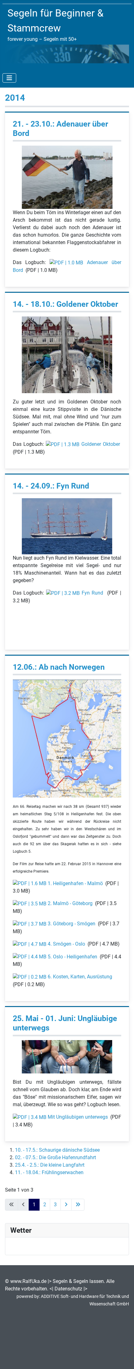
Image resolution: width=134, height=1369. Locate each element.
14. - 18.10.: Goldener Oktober (65, 304)
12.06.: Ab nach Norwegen (59, 667)
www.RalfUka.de (28, 1281)
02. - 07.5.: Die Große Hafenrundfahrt (55, 1157)
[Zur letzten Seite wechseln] (77, 1205)
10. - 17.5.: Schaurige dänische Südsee (57, 1150)
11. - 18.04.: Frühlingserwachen (49, 1172)
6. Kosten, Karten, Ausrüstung (80, 977)
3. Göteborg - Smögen (71, 924)
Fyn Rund (92, 593)
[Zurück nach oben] (123, 1357)
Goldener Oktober (100, 444)
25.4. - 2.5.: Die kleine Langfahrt (49, 1165)
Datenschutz (68, 1289)
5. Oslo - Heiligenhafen (72, 957)
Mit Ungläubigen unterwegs (78, 1117)
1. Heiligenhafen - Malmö (75, 883)
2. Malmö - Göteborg (70, 903)
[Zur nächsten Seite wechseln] (66, 1205)
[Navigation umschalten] (9, 78)
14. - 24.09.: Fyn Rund (51, 485)
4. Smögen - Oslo (66, 944)
